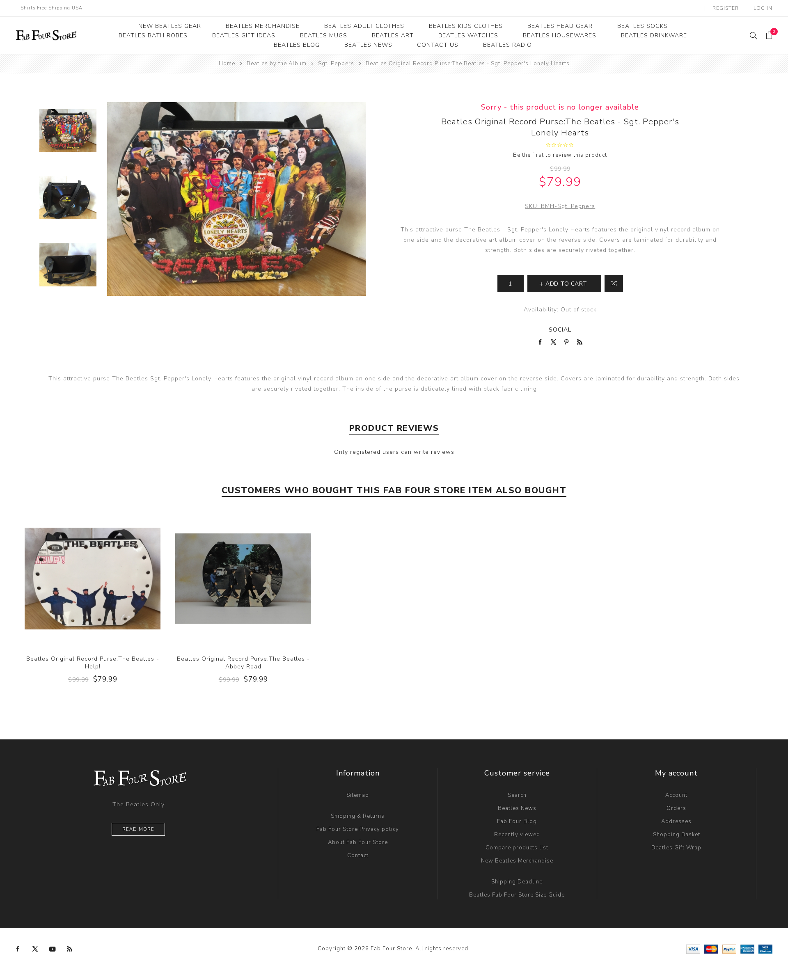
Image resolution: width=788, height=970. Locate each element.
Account (676, 795)
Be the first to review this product (560, 155)
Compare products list (517, 847)
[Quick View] (76, 578)
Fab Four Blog (517, 821)
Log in (763, 8)
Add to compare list (614, 283)
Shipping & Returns (358, 816)
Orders (676, 808)
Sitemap (357, 795)
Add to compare (92, 578)
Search (517, 795)
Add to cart (109, 578)
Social (560, 330)
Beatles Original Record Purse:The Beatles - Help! (92, 662)
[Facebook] (18, 949)
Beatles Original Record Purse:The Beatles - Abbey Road (243, 662)
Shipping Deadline (517, 881)
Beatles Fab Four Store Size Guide (517, 895)
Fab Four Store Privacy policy (357, 829)
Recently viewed (517, 834)
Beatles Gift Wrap (676, 847)
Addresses (676, 821)
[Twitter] (35, 949)
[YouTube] (52, 949)
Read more (138, 829)
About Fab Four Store (358, 842)
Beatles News (517, 808)
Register (725, 8)
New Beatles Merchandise (517, 861)
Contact (358, 855)
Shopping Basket (676, 834)
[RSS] (69, 949)
